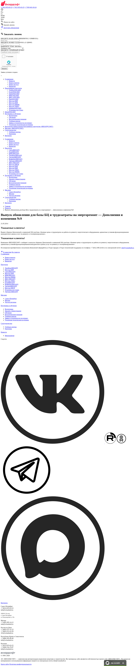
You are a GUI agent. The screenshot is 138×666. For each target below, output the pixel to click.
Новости (12, 81)
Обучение (12, 117)
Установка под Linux (16, 110)
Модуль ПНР (13, 103)
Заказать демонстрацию (17, 179)
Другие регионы (14, 195)
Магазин (8, 190)
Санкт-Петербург (15, 192)
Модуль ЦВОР (14, 164)
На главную (16, 252)
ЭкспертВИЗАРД (15, 157)
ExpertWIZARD (14, 92)
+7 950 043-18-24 (30, 7)
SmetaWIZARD (14, 94)
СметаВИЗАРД (14, 150)
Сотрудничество (10, 130)
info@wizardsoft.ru (127, 248)
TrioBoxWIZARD (15, 90)
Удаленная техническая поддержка (21, 125)
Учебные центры (15, 132)
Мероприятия (9, 335)
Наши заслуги (14, 84)
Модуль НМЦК (14, 104)
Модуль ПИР (13, 101)
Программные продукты (13, 88)
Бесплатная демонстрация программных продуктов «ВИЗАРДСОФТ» (29, 126)
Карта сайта (5, 664)
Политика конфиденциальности (20, 664)
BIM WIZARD (14, 95)
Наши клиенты (14, 83)
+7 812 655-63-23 (6, 7)
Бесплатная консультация (17, 119)
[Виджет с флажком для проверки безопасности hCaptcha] (9, 60)
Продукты (8, 148)
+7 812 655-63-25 (18, 7)
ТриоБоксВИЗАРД (15, 155)
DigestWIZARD (10, 112)
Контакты (8, 135)
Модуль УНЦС (14, 106)
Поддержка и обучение (13, 114)
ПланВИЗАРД (14, 152)
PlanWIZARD (13, 99)
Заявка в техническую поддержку (20, 123)
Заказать (4, 68)
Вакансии (12, 86)
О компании (9, 79)
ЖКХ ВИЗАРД (14, 163)
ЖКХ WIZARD (14, 97)
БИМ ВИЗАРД (14, 153)
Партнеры (12, 134)
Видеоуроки (13, 115)
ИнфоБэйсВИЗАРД (15, 159)
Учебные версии (14, 121)
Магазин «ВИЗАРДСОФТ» (14, 128)
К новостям (6, 252)
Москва (11, 194)
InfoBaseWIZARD (15, 108)
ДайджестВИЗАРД (15, 161)
